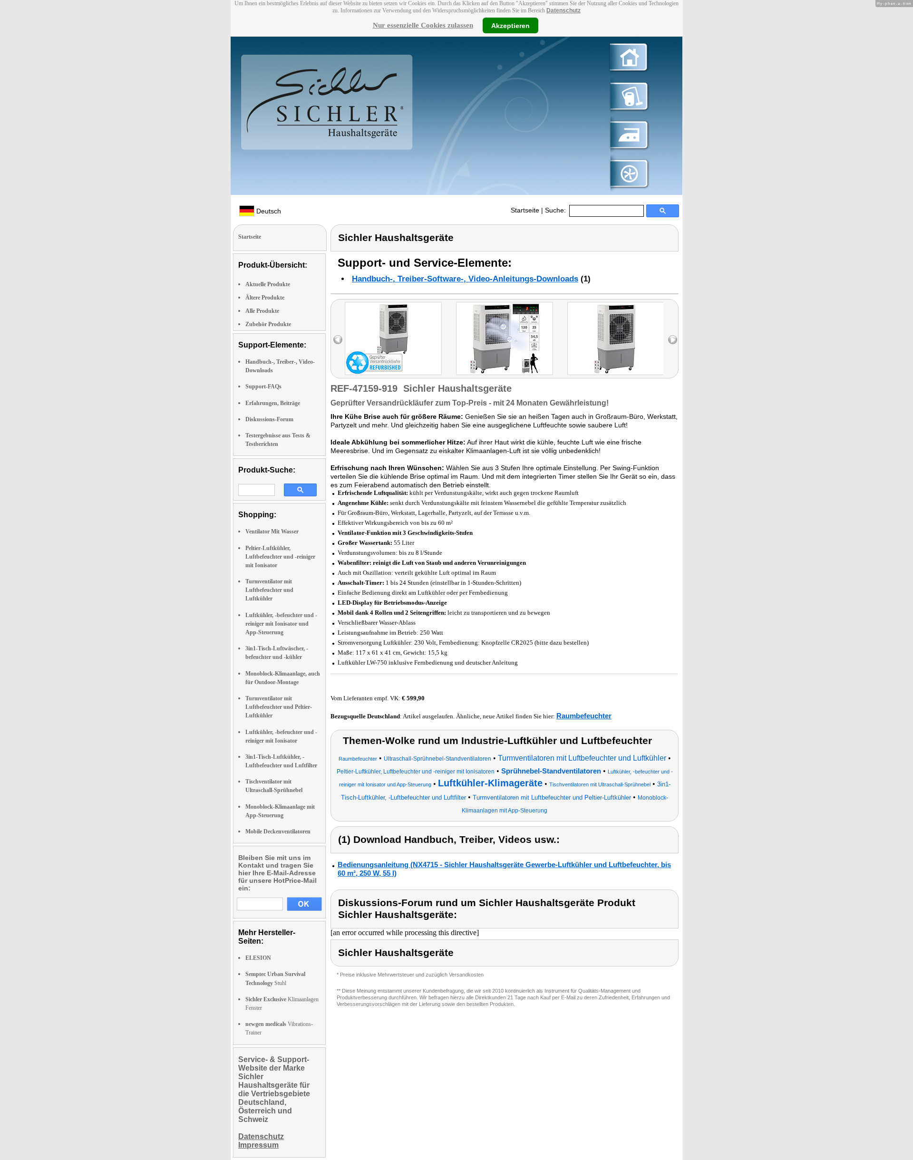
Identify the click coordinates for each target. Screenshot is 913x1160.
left (337, 339)
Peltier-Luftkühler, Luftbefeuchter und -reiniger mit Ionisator (280, 557)
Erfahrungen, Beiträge (272, 403)
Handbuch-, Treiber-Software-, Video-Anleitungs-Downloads (465, 278)
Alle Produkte (262, 311)
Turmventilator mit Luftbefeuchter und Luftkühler (269, 590)
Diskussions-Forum (269, 419)
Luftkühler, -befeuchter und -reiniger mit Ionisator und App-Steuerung (281, 624)
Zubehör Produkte (268, 324)
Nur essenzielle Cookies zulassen (423, 25)
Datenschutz (563, 10)
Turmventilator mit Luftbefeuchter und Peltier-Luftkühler (278, 707)
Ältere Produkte (264, 297)
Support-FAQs (263, 386)
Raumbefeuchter (584, 716)
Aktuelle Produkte (267, 284)
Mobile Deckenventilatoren (278, 831)
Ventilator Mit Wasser (272, 531)
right (672, 339)
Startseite (525, 210)
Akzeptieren (510, 25)
